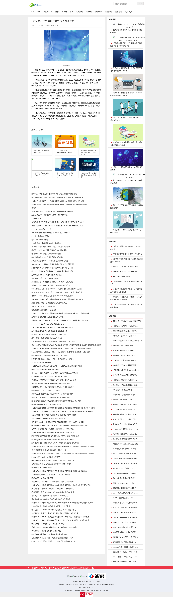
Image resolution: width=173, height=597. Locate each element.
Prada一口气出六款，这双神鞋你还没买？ (46, 457)
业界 (39, 11)
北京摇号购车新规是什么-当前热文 (125, 444)
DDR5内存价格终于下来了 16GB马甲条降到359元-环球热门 (52, 359)
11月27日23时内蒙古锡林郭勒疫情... (125, 439)
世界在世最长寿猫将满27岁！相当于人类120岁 (48, 524)
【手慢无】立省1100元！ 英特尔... (125, 360)
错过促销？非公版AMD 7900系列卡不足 (127, 321)
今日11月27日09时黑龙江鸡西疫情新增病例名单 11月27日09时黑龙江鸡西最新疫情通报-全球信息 (66, 345)
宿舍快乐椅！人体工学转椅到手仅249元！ (42, 151)
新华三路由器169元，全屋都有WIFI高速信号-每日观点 (65, 175)
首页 (33, 11)
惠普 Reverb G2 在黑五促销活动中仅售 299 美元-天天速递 (52, 394)
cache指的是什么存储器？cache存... (125, 449)
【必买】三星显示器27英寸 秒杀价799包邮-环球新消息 (50, 285)
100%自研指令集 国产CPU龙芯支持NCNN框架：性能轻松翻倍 (53, 415)
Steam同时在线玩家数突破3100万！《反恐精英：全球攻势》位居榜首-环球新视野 (60, 352)
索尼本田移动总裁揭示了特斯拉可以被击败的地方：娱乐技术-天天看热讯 (57, 197)
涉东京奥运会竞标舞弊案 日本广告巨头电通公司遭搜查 (50, 499)
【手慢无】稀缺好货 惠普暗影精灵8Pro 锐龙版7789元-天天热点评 (54, 373)
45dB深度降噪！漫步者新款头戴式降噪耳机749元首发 (50, 232)
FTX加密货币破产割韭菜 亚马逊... (125, 365)
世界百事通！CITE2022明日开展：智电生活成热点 (126, 181)
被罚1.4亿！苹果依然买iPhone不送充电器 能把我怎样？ (51, 397)
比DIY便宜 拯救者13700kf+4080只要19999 (65, 151)
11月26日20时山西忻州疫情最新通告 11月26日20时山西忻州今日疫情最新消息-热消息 (62, 503)
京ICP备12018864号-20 (86, 587)
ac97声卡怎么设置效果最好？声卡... (125, 557)
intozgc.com (97, 584)
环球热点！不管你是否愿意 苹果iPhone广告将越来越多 (126, 231)
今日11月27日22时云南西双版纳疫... (125, 512)
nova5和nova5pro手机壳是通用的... (125, 473)
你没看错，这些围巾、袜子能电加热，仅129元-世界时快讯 (89, 152)
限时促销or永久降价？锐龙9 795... (125, 336)
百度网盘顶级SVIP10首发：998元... (125, 404)
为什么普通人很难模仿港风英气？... (125, 478)
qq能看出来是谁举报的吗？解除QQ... (126, 517)
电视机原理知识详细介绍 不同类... (125, 562)
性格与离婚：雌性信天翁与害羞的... (125, 424)
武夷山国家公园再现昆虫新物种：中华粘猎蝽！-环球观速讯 (52, 488)
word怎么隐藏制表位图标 (40, 236)
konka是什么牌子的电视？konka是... (125, 468)
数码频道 (79, 11)
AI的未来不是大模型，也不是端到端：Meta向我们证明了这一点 (53, 341)
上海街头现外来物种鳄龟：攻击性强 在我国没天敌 (49, 331)
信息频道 (118, 11)
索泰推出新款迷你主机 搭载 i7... (124, 350)
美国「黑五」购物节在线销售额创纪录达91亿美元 (49, 303)
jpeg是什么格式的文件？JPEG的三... (125, 463)
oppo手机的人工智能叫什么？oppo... (125, 493)
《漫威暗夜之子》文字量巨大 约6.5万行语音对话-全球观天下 (53, 211)
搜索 (140, 3)
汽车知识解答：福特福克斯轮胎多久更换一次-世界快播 (50, 506)
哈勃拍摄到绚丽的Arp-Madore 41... (125, 434)
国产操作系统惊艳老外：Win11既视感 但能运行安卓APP (126, 260)
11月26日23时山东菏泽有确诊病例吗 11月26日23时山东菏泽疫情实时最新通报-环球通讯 (62, 446)
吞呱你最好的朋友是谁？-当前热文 (43, 310)
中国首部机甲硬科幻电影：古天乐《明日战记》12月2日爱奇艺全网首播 (56, 292)
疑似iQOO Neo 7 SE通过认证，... (124, 542)
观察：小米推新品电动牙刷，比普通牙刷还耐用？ (126, 168)
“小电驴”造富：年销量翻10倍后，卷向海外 (46, 243)
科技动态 (108, 11)
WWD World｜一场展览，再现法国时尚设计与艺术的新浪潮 (52, 264)
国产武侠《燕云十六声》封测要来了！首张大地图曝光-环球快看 (54, 194)
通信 (57, 11)
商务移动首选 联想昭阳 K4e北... (124, 345)
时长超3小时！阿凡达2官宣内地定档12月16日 (126, 283)
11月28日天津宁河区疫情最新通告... (125, 385)
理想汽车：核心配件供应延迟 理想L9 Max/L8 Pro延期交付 (52, 296)
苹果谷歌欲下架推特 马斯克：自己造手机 (46, 531)
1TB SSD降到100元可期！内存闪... (125, 331)
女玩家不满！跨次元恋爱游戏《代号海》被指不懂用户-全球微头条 (54, 513)
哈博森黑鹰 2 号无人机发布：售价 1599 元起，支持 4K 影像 (52, 492)
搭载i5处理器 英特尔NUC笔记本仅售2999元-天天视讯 (50, 383)
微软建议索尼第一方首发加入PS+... (125, 400)
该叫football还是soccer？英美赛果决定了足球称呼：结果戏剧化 (54, 527)
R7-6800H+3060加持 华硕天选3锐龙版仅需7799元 (49, 376)
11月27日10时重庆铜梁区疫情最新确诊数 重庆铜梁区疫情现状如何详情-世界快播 (60, 313)
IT (52, 11)
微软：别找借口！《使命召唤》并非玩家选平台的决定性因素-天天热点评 (57, 225)
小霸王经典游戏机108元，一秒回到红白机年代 (42, 174)
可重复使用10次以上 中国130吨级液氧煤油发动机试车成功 (52, 538)
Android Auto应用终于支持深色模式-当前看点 (47, 324)
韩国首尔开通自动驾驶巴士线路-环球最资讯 (46, 254)
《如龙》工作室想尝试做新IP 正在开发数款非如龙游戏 (50, 246)
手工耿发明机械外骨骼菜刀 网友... (125, 414)
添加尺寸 (34, 208)
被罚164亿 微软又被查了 (121, 276)
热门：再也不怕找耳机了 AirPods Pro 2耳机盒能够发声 (126, 206)
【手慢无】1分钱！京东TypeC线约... (126, 370)
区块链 (64, 11)
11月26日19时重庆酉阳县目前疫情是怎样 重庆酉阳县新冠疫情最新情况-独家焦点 (60, 517)
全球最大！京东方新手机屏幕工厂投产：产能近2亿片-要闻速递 (53, 380)
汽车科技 (128, 11)
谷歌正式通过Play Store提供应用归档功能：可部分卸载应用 (52, 387)
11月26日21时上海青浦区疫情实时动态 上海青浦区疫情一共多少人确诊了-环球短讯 (61, 485)
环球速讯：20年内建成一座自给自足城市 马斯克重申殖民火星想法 (126, 69)
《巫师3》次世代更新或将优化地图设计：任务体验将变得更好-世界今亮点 (57, 222)
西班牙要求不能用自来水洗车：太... (125, 552)
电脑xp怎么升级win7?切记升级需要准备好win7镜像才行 (89, 175)
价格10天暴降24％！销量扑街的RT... (126, 419)
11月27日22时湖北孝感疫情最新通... (125, 508)
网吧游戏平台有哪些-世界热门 (42, 478)
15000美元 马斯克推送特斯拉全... (124, 355)
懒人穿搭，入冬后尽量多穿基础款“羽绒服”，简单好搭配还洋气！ (54, 510)
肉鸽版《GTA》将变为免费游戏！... (125, 537)
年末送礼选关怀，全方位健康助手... (125, 503)
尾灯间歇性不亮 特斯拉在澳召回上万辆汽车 (46, 338)
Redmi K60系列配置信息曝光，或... (125, 527)
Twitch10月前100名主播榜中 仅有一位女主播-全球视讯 (50, 474)
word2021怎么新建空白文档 (41, 229)
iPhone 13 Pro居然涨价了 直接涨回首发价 (46, 404)
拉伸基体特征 (36, 218)
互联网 (46, 11)
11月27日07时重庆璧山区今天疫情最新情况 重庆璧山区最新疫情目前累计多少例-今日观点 (63, 408)
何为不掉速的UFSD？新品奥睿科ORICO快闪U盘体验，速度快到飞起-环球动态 (59, 425)
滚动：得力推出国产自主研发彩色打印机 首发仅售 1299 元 (126, 119)
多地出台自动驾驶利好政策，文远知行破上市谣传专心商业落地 (126, 290)
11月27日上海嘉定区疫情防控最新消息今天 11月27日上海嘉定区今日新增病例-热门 (61, 348)
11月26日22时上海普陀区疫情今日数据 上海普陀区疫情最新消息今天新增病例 (59, 471)
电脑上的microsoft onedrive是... (123, 483)
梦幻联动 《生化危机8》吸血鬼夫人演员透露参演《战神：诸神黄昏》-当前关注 (59, 320)
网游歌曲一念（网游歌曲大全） (42, 467)
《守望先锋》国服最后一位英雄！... (125, 409)
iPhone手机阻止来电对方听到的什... (125, 458)
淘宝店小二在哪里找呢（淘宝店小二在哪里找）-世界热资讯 (52, 429)
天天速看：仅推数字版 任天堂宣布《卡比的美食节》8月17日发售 (126, 94)
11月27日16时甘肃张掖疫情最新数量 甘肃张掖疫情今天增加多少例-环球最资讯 (59, 204)
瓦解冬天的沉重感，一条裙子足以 (43, 306)
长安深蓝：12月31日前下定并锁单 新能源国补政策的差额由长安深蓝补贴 (57, 299)
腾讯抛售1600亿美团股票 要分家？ (125, 271)
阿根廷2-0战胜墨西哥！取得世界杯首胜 (45, 369)
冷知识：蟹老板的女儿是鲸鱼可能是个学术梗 (47, 317)
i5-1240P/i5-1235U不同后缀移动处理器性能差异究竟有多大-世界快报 (56, 401)
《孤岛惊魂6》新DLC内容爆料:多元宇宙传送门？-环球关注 (52, 464)
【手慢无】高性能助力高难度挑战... (125, 326)
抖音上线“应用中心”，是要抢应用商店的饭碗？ (47, 257)
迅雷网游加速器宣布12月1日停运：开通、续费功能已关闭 (52, 327)
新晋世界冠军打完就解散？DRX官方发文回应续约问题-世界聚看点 (55, 436)
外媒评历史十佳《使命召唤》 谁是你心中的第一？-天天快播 (52, 460)
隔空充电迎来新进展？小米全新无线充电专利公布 (49, 534)
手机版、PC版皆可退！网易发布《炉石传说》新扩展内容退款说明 (126, 298)
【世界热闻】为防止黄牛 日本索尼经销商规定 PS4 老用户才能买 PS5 (126, 44)
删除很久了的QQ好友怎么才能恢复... (126, 522)
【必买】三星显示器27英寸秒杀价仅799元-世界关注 (49, 495)
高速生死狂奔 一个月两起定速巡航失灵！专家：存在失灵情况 (53, 282)
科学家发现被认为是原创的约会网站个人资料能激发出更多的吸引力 (55, 443)
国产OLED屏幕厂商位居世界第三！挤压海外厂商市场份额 (52, 271)
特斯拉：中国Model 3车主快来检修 (125, 267)
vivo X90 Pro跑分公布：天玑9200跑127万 (46, 278)
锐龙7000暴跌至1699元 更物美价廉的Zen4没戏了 (49, 418)
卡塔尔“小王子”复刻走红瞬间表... (125, 395)
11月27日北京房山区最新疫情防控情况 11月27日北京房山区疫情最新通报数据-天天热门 (62, 411)
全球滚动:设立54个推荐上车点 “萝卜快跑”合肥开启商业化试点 (126, 143)
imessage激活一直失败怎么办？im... (125, 547)
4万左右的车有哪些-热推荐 (122, 390)
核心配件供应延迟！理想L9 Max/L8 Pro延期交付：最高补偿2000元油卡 (56, 289)
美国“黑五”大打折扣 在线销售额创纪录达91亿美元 (49, 334)
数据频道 (99, 11)
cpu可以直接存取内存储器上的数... (125, 454)
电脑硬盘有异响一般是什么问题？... (125, 532)
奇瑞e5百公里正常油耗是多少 (41, 362)
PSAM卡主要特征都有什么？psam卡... (126, 498)
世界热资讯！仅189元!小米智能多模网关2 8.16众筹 (126, 31)
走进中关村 (105, 584)
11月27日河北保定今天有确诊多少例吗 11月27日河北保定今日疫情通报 (56, 366)
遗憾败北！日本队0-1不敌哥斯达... (125, 488)
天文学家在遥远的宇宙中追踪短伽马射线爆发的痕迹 (49, 261)
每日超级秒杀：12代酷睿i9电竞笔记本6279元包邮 (49, 355)
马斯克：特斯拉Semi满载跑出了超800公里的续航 (49, 250)
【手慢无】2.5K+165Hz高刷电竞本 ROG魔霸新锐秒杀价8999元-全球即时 (57, 422)
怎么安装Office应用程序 (39, 239)
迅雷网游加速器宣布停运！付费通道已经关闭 (47, 275)
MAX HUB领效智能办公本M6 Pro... (125, 429)
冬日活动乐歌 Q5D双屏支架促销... (125, 375)
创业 (71, 11)
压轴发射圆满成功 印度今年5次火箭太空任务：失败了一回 (52, 268)
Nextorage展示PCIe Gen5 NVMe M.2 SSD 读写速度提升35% (53, 439)
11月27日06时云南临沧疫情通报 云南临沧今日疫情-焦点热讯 (53, 432)
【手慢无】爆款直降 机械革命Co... (125, 380)
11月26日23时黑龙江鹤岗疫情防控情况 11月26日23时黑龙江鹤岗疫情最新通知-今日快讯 (62, 453)
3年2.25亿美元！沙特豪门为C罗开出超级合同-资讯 (49, 215)
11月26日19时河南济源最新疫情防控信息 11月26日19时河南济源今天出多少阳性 (60, 520)
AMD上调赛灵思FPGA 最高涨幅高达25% (127, 341)
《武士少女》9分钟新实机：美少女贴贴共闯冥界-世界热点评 (52, 481)
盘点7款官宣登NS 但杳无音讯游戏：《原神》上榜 (48, 450)
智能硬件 (89, 11)
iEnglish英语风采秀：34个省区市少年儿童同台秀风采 (126, 306)
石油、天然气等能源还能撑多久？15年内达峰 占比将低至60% (53, 541)
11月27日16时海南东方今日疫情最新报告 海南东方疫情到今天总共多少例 (57, 201)
